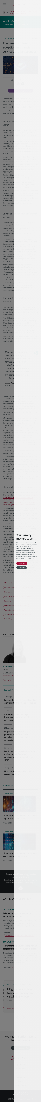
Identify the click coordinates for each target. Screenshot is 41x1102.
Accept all (22, 563)
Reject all (22, 567)
